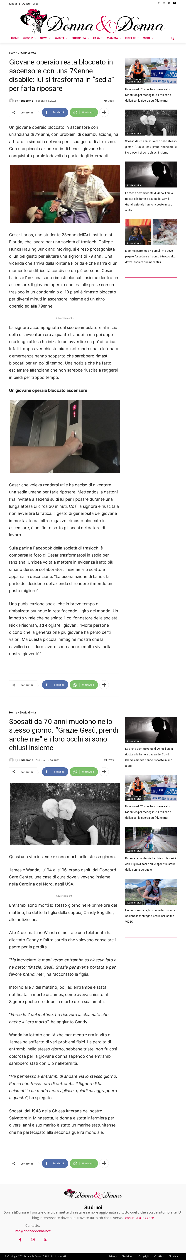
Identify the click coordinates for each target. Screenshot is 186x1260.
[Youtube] (174, 3)
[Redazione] (12, 100)
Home (13, 53)
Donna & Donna (33, 1256)
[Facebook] (159, 3)
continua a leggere (139, 1217)
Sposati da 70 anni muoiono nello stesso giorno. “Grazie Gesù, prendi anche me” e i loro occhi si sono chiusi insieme (151, 147)
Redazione (26, 100)
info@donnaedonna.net (33, 1231)
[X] (169, 3)
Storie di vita (28, 53)
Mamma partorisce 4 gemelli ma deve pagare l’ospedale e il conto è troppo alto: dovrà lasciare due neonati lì (150, 256)
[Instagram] (164, 3)
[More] (104, 112)
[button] (172, 38)
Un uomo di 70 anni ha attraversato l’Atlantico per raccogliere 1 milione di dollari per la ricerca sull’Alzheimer (148, 95)
